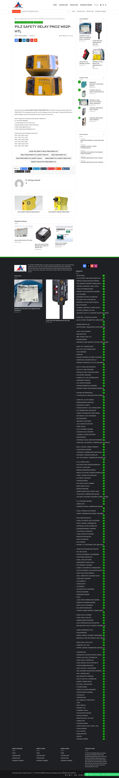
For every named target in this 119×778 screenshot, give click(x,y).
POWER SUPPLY (81, 583)
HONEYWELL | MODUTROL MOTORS (87, 317)
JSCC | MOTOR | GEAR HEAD (85, 423)
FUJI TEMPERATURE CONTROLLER (86, 410)
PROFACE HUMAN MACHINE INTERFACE (88, 281)
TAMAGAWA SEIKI (81, 697)
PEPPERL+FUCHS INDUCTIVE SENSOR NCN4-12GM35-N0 (85, 37)
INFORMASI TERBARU (86, 5)
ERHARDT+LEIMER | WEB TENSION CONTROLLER (90, 388)
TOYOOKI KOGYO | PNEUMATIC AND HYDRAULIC (90, 395)
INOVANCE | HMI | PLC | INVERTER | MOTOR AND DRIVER (93, 313)
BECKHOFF (80, 354)
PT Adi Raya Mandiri (22, 35)
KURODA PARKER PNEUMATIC (85, 665)
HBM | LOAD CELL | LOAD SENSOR (86, 668)
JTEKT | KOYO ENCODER (84, 331)
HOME (55, 5)
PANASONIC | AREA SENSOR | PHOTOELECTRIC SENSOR (92, 342)
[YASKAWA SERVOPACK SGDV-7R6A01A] (83, 121)
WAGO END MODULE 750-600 (23, 240)
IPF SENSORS (80, 586)
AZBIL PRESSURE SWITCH (84, 518)
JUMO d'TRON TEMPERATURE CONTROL (88, 600)
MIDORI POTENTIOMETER (84, 536)
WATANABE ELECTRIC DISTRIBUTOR (87, 526)
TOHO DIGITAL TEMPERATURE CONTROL (88, 494)
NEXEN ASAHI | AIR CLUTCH (85, 642)
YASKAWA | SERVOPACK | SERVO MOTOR (88, 307)
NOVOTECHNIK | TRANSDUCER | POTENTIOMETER (91, 327)
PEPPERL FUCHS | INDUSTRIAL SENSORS (88, 291)
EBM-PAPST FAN (81, 334)
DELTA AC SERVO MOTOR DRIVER (86, 367)
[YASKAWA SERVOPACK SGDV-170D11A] (83, 111)
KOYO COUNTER (81, 731)
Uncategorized (80, 694)
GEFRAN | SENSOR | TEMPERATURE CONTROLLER (91, 647)
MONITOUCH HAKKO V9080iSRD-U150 (61, 243)
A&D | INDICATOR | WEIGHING (85, 676)
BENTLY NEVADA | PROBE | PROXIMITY (88, 447)
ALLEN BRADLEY (81, 581)
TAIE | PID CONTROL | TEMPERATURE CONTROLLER (91, 457)
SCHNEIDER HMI (81, 652)
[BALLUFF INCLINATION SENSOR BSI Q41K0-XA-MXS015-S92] (44, 234)
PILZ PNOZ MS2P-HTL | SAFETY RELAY (29, 158)
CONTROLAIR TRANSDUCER (84, 392)
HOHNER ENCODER (82, 480)
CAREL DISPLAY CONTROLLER (85, 660)
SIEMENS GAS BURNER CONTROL (86, 602)
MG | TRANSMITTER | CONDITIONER (90, 320)
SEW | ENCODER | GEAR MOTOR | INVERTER (89, 671)
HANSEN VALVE (81, 720)
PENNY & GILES (81, 426)
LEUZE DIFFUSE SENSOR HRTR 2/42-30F (97, 42)
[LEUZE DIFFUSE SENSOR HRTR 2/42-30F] (98, 31)
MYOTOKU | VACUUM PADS (84, 684)
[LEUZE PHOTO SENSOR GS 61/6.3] (85, 54)
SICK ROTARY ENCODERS (84, 375)
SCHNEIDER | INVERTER (83, 380)
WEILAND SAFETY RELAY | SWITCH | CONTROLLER (91, 625)
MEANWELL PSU (81, 707)
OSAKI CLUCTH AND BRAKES (85, 605)
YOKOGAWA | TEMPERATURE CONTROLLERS (89, 452)
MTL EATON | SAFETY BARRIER (85, 483)
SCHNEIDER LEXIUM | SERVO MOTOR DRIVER (89, 440)
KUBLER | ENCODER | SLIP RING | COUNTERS (89, 357)
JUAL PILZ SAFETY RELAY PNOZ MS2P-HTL (44, 151)
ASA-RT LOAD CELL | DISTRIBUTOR (86, 679)
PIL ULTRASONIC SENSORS (84, 501)
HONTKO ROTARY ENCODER (85, 692)
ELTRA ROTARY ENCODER (84, 449)
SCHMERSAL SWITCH (82, 710)
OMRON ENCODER (81, 733)
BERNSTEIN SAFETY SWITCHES (85, 718)
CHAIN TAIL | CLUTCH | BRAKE (85, 399)
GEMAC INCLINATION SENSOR (85, 573)
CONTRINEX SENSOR (82, 723)
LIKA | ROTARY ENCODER (84, 383)
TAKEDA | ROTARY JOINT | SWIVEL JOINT (88, 726)
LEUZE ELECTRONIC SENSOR (85, 289)
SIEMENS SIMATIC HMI (83, 324)
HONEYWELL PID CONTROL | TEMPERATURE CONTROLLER (93, 442)
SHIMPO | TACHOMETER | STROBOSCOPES (89, 567)
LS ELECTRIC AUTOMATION (84, 531)
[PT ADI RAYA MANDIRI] (18, 5)
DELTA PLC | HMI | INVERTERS (85, 369)
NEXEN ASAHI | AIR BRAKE (84, 615)
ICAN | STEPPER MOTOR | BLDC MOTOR (88, 623)
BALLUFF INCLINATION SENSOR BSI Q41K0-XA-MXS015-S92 (42, 246)
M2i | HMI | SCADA (82, 551)
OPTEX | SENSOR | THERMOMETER (86, 523)
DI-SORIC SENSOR (82, 687)
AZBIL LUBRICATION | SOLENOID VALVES (88, 575)
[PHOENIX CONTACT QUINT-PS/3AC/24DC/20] (83, 93)
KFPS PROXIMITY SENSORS (84, 565)
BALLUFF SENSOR (82, 305)
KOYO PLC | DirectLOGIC (83, 467)
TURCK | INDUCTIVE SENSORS (85, 534)
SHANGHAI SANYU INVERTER (85, 432)
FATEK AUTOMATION (82, 539)
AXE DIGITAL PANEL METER (88, 464)
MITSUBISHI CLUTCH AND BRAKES (86, 415)
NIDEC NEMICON (81, 705)
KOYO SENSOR (81, 542)
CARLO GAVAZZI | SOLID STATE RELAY (87, 662)
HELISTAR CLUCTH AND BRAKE (85, 589)
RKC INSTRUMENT (82, 418)
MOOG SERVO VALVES (83, 486)
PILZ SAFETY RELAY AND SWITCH (36, 18)
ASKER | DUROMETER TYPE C (85, 630)
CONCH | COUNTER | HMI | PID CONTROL (88, 520)
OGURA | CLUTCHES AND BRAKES (86, 689)
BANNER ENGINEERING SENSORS (86, 470)
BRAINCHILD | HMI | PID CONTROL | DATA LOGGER (91, 638)
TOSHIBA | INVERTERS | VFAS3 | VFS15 (87, 286)
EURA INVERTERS (82, 632)
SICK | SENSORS (81, 294)
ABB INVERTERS (81, 437)
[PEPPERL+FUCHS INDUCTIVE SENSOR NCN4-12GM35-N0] (85, 28)
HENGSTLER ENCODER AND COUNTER (87, 549)
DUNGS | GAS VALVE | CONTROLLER (87, 657)
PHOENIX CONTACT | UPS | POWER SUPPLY (89, 407)
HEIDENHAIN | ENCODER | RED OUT (87, 360)
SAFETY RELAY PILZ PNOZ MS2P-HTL (44, 162)
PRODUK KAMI (74, 5)
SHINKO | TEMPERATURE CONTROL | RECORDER (90, 513)
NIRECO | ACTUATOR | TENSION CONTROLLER (90, 472)
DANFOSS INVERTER (82, 715)
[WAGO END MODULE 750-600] (23, 232)
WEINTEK (79, 736)
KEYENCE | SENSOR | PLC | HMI (85, 310)
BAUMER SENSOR (82, 339)
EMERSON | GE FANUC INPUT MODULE (88, 302)
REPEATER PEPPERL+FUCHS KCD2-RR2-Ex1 (97, 84)
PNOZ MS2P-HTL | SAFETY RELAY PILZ (58, 158)
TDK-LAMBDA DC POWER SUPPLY (86, 700)
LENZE (78, 702)
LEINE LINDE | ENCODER (83, 578)
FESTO (78, 597)
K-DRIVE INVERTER (82, 728)
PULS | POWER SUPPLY (83, 462)
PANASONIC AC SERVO (83, 405)
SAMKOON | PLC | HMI (83, 645)
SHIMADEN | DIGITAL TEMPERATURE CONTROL (90, 506)
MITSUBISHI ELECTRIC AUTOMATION (87, 297)
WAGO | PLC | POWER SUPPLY (85, 346)
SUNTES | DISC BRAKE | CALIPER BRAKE (88, 554)
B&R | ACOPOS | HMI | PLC (84, 336)
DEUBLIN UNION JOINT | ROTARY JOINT (88, 491)
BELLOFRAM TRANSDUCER (84, 608)
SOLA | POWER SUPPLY (83, 673)
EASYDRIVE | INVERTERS (84, 478)
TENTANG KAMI (63, 5)
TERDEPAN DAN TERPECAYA (69, 773)
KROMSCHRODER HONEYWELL (85, 402)
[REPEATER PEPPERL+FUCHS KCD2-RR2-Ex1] (83, 85)
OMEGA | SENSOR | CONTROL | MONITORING (89, 635)
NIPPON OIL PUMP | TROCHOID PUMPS (88, 372)
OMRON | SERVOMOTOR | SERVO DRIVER (88, 413)
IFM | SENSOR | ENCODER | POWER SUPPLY (89, 283)
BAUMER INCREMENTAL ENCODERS (87, 385)
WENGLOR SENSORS (82, 488)
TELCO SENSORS (81, 352)
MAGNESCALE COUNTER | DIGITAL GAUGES (89, 654)
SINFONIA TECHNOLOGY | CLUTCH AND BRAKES (90, 362)
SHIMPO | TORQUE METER (84, 681)
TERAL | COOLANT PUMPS (84, 559)
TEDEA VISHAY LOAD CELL (84, 617)
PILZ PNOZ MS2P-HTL (59, 155)
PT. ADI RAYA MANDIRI (39, 773)
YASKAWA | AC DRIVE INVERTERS (86, 434)
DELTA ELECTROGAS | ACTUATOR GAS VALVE (89, 570)
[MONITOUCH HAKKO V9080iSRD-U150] (64, 233)
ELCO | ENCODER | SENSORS (85, 429)
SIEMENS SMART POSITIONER (85, 620)
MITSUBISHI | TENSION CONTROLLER (87, 455)
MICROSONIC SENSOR (83, 594)
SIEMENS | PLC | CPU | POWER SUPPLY (88, 377)
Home (17, 18)
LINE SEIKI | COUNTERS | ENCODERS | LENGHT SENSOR (92, 496)
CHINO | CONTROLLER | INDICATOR (86, 475)
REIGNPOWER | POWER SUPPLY (86, 562)
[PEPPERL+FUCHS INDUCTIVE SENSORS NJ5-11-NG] (98, 54)
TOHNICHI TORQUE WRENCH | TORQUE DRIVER (90, 610)
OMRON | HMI (80, 503)
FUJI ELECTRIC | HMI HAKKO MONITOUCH (88, 278)
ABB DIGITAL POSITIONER (84, 421)
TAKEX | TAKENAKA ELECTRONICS (86, 511)
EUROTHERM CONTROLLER (84, 557)
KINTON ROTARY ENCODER (84, 713)
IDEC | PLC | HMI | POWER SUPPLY (86, 349)
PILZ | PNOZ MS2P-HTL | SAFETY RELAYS (35, 155)
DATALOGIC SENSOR (82, 591)
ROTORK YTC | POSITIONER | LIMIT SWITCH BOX (90, 544)
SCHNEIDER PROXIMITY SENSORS (86, 528)
